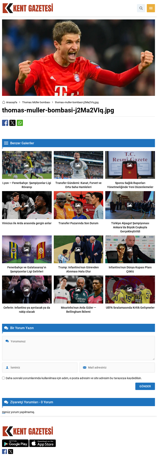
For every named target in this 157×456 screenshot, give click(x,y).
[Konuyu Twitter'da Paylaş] (12, 123)
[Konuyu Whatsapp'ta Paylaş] (20, 123)
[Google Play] (15, 445)
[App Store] (42, 445)
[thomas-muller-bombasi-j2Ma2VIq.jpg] (78, 94)
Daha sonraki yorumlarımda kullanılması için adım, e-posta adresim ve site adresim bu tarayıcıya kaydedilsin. (74, 378)
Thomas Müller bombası (36, 102)
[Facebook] (4, 451)
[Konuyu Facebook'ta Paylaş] (5, 123)
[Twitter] (10, 451)
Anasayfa (11, 102)
